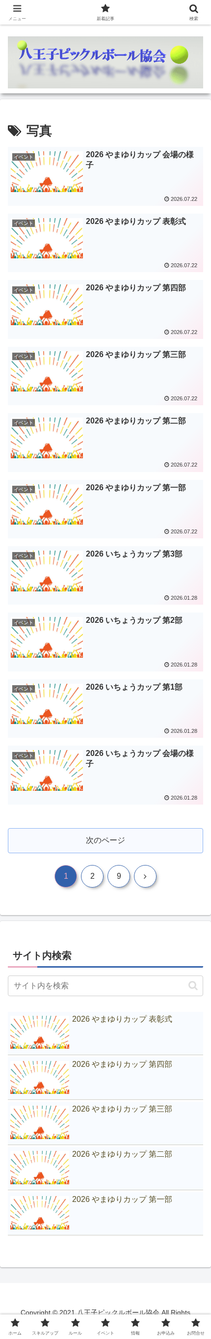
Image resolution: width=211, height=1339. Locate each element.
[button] (193, 985)
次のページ (105, 840)
